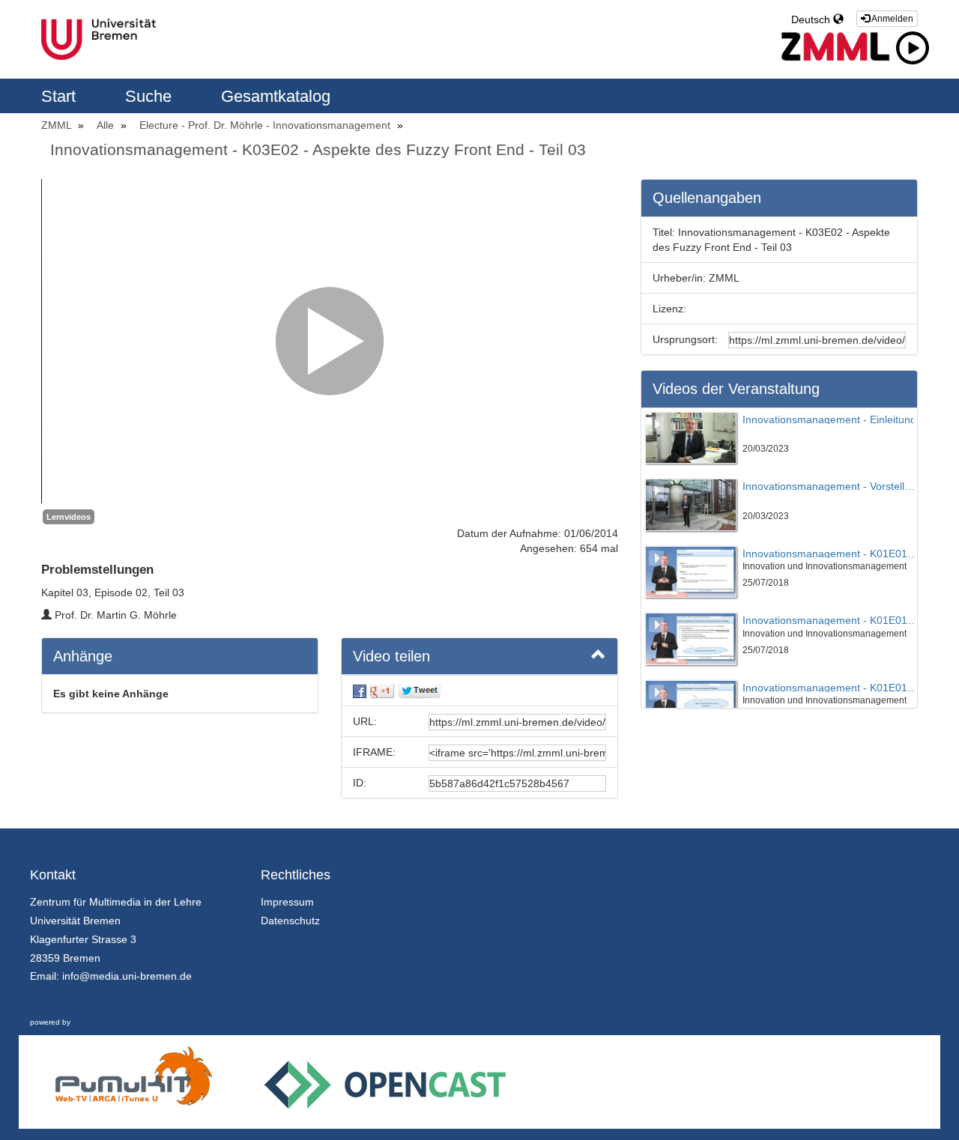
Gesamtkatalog (275, 96)
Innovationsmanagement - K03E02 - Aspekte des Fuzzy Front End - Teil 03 (318, 149)
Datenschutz (290, 921)
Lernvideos (68, 516)
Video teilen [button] (391, 656)
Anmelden (891, 18)
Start (60, 96)
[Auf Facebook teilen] (359, 691)
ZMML (57, 125)
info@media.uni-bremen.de (127, 976)
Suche (150, 96)
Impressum (287, 902)
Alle (107, 125)
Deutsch (812, 19)
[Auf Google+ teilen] (382, 691)
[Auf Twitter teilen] (419, 691)
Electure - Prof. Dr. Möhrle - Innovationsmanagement (266, 125)
